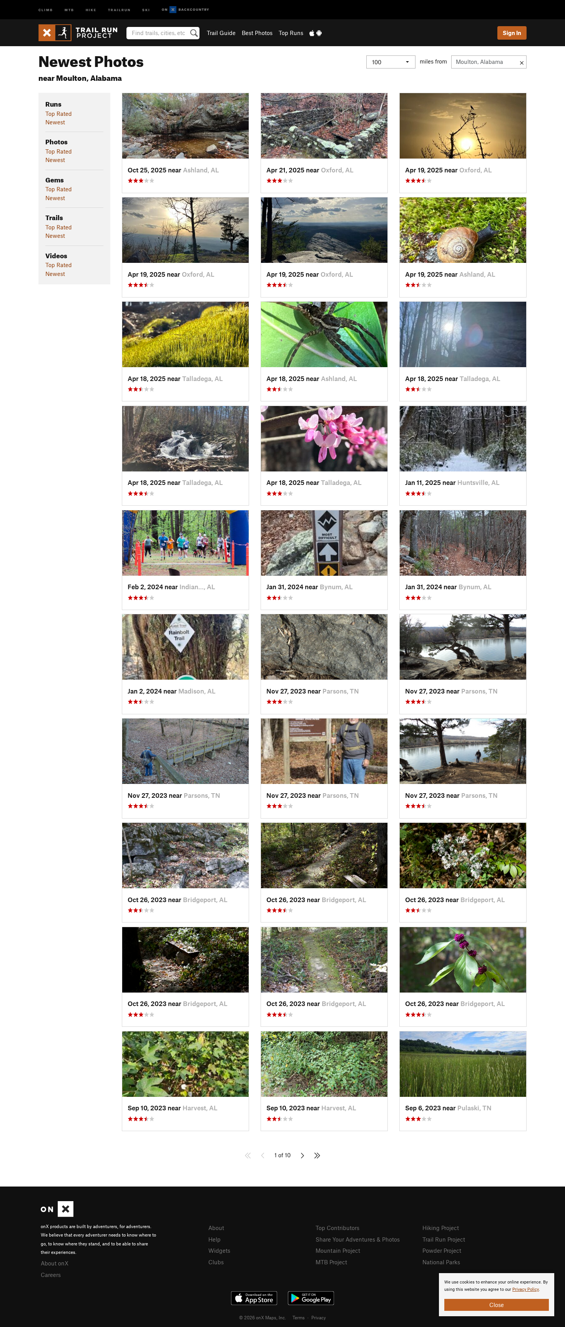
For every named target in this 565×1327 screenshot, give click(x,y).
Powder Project (441, 1250)
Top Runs (291, 32)
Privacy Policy (525, 1289)
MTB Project (331, 1261)
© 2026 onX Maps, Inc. (262, 1317)
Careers (51, 1274)
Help (214, 1239)
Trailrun (119, 9)
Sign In (512, 32)
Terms (298, 1317)
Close (496, 1304)
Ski (146, 9)
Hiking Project (440, 1227)
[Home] (81, 32)
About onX (54, 1263)
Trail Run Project (443, 1239)
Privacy (318, 1317)
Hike (91, 9)
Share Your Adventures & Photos (358, 1239)
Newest (55, 122)
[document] (496, 1295)
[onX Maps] (57, 1214)
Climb (45, 9)
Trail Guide (221, 32)
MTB (69, 9)
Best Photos (257, 32)
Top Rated (58, 113)
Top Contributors (337, 1227)
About (216, 1227)
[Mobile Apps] (315, 32)
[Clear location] (521, 62)
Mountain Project (338, 1250)
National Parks (441, 1261)
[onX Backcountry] (185, 9)
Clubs (216, 1261)
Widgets (219, 1250)
